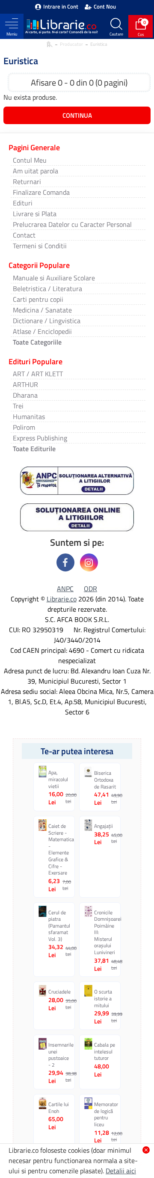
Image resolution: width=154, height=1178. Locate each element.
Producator (71, 44)
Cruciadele (59, 991)
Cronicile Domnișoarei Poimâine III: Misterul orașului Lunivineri (105, 932)
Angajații (103, 826)
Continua (77, 115)
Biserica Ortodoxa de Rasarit (105, 780)
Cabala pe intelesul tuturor (104, 1051)
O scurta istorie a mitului (103, 998)
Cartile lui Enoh (58, 1107)
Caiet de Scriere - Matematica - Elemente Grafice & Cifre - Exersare (59, 849)
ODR (90, 588)
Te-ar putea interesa (77, 751)
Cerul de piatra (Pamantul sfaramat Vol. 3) (59, 926)
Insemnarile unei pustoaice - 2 (59, 1054)
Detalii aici (121, 1171)
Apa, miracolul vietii (58, 779)
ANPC (65, 588)
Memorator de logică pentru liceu (105, 1114)
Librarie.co (62, 599)
